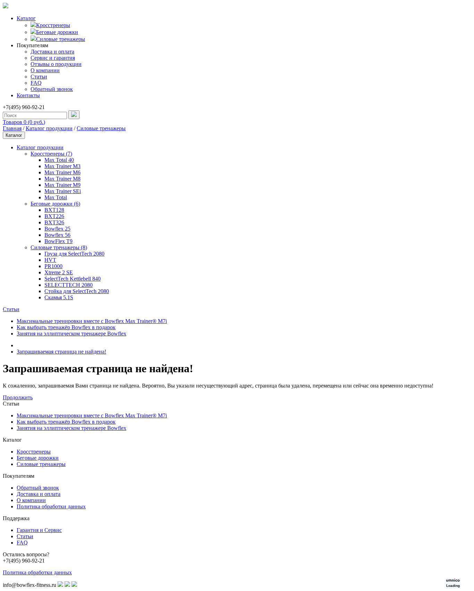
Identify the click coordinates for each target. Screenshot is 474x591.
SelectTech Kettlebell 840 (72, 279)
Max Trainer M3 (62, 166)
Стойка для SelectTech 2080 (76, 291)
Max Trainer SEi (62, 191)
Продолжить (18, 397)
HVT (50, 260)
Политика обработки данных (51, 506)
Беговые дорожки (57, 32)
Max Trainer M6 (62, 172)
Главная (12, 128)
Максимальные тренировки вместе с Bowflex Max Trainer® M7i (92, 321)
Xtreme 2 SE (58, 272)
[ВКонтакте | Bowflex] (60, 585)
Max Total (55, 197)
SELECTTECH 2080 (68, 285)
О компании (45, 70)
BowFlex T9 (58, 241)
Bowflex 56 (57, 235)
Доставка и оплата (52, 52)
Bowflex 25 (57, 229)
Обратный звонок (52, 89)
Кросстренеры (53, 25)
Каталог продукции (49, 128)
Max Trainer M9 (62, 185)
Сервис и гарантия (53, 58)
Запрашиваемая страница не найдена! (61, 352)
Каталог (26, 18)
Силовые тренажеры (60, 39)
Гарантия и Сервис (39, 530)
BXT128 (54, 210)
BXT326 (54, 222)
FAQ (36, 83)
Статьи (39, 77)
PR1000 (53, 266)
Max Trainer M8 (62, 179)
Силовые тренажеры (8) (59, 247)
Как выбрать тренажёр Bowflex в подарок (66, 327)
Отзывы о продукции (56, 64)
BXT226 (54, 216)
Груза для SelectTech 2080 (74, 254)
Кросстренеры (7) (51, 154)
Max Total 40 (59, 160)
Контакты (28, 95)
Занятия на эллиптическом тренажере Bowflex (71, 333)
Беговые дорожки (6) (55, 204)
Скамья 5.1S (58, 297)
